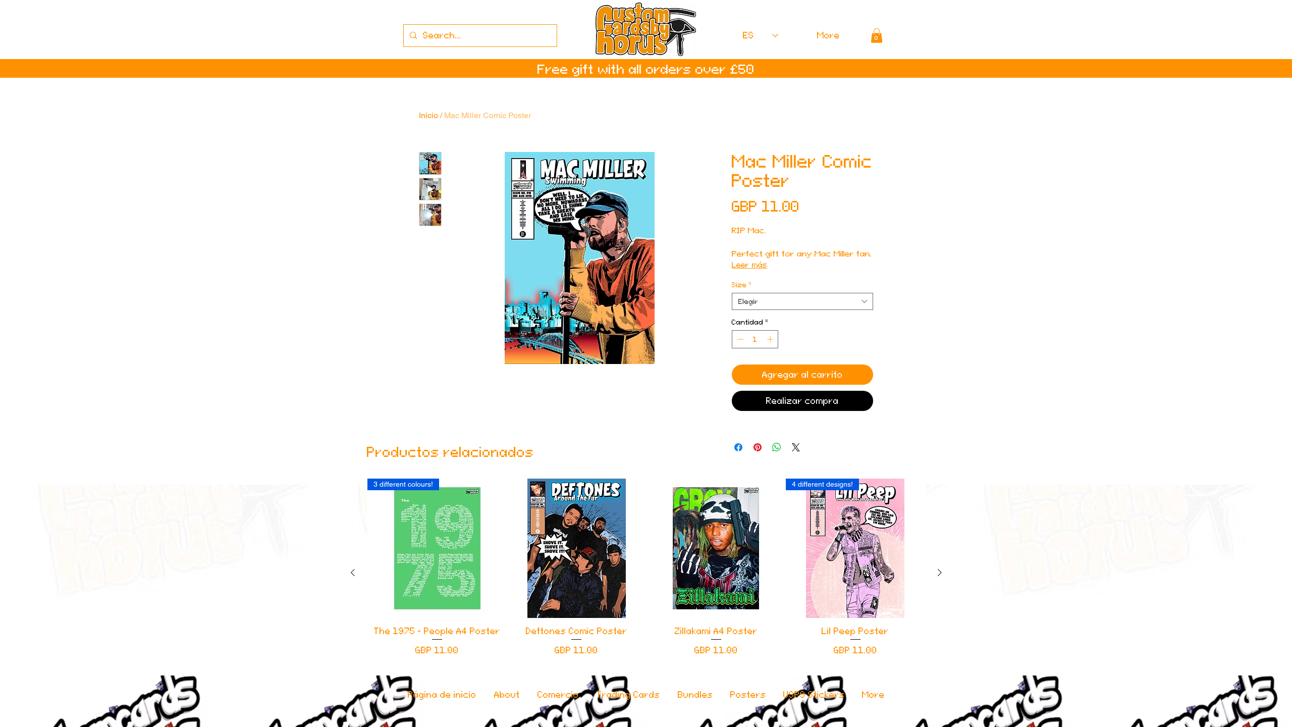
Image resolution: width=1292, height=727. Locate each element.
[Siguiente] (940, 599)
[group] (646, 598)
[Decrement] (739, 365)
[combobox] (802, 327)
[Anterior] (353, 599)
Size (742, 311)
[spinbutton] (755, 365)
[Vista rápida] (576, 574)
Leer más (767, 235)
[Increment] (771, 365)
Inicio (428, 115)
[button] (877, 35)
